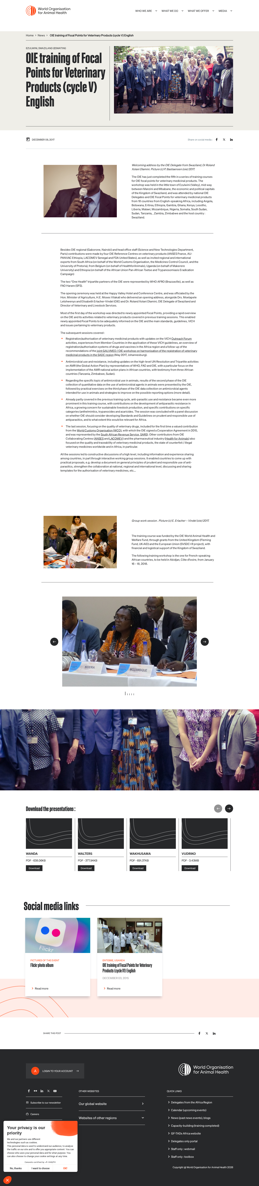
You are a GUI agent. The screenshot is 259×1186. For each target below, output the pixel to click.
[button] (7, 1180)
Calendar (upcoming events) (188, 1110)
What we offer (198, 11)
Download (34, 868)
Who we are (143, 11)
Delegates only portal (184, 1141)
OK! (65, 1168)
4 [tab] (131, 694)
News (41, 35)
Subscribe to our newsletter (45, 1102)
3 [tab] (129, 694)
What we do (170, 11)
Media (223, 11)
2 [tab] (127, 694)
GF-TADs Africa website (186, 1133)
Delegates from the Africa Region (191, 1102)
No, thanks (16, 1168)
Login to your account (57, 1070)
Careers (34, 1114)
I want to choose (41, 1168)
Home (30, 35)
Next (205, 642)
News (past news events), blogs (191, 1118)
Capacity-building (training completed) (195, 1125)
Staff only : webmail (183, 1149)
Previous (54, 642)
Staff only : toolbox (182, 1156)
